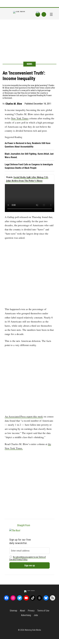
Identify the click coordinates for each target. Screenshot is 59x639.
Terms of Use (43, 610)
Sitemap (13, 610)
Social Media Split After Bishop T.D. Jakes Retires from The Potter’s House (27, 178)
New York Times (19, 118)
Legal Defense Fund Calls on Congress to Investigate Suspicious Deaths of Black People (29, 166)
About (22, 610)
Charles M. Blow (13, 103)
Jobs (36, 615)
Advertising (26, 615)
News (29, 64)
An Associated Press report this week (24, 416)
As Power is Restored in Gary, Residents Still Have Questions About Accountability (27, 145)
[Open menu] (51, 14)
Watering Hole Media (33, 630)
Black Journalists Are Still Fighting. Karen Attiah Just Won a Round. (29, 155)
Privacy (31, 610)
